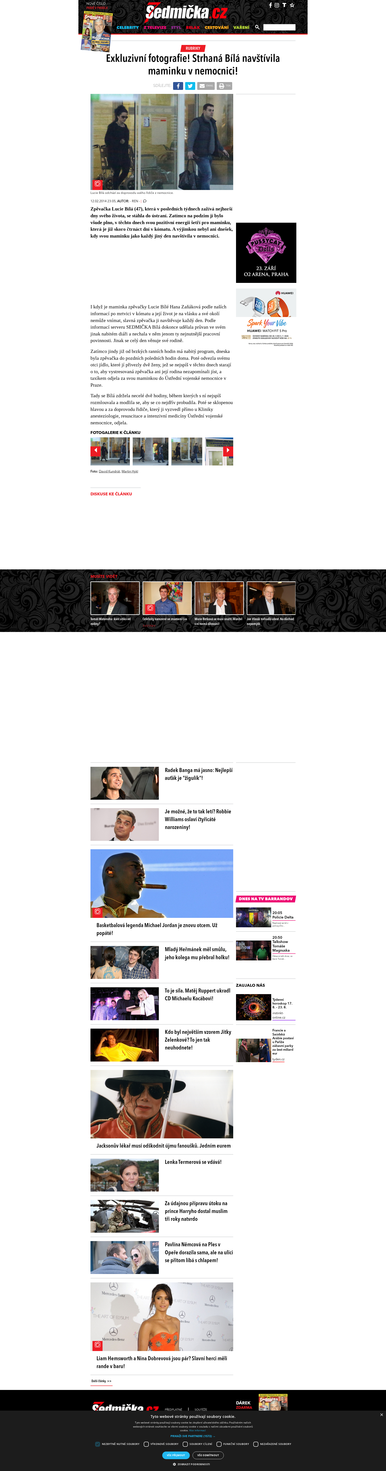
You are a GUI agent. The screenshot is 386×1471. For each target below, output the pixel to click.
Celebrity (128, 28)
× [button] (381, 1414)
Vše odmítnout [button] (208, 1455)
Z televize (155, 28)
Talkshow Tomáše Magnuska (281, 944)
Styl (176, 28)
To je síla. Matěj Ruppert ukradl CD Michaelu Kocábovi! (197, 995)
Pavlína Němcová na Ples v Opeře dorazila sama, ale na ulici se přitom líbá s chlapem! (199, 1252)
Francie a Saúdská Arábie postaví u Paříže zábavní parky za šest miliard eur (283, 1042)
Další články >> (101, 1381)
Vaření (241, 28)
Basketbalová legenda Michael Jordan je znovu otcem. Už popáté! (156, 929)
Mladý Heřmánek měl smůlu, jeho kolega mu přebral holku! (197, 953)
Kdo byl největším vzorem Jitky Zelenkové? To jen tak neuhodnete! (198, 1040)
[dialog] (193, 1441)
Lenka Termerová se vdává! (193, 1162)
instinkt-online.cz (278, 1015)
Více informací (197, 1430)
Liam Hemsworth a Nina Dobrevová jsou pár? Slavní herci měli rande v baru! (161, 1362)
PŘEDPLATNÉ (173, 1409)
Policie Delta (283, 915)
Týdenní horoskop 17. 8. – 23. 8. (282, 1003)
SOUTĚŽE (201, 1409)
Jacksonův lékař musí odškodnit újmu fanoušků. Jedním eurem (163, 1146)
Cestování (217, 28)
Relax (193, 28)
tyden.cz (278, 1059)
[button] (193, 1436)
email (209, 86)
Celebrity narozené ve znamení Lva (165, 619)
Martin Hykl (130, 471)
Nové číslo (97, 6)
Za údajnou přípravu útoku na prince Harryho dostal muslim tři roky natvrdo (196, 1211)
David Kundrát (109, 471)
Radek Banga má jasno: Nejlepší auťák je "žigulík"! (199, 774)
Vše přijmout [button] (176, 1455)
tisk (228, 86)
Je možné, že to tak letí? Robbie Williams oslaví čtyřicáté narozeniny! (198, 819)
